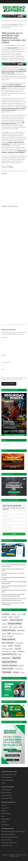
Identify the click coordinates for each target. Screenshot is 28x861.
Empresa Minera (15, 623)
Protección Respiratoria (6, 651)
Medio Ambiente (8, 639)
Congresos (4, 620)
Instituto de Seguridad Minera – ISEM (8, 774)
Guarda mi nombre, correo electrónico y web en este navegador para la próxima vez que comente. (13, 378)
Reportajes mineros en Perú (7, 798)
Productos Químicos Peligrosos (7, 648)
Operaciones (9, 166)
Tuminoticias (24, 854)
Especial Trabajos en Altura (7, 845)
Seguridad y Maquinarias (9, 665)
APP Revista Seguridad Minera (7, 780)
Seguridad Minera (9, 662)
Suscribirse (14, 534)
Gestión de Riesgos (8, 630)
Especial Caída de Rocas (6, 839)
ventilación (5, 48)
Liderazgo (4, 636)
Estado (20, 627)
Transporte (16, 672)
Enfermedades (4, 627)
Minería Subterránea (8, 643)
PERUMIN (10, 645)
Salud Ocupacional (5, 824)
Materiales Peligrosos (5, 819)
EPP (10, 627)
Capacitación (4, 805)
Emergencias (4, 810)
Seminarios (21, 665)
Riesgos (19, 654)
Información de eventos (6, 789)
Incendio (3, 633)
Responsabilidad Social (9, 654)
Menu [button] (15, 1)
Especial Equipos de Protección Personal (9, 837)
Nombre (3, 355)
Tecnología (6, 672)
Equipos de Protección (6, 813)
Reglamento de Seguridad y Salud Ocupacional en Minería (13, 831)
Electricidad (4, 623)
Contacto (3, 782)
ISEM (8, 633)
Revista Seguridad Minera (14, 9)
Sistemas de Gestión (7, 668)
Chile (24, 614)
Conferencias (16, 617)
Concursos (4, 617)
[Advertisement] (14, 190)
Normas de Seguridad (19, 643)
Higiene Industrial (20, 630)
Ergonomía (15, 627)
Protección (18, 648)
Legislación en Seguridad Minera (17, 633)
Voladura (22, 672)
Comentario (4, 337)
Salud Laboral (6, 658)
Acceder (17, 856)
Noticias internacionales (6, 792)
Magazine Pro (13, 854)
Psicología (14, 651)
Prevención (18, 645)
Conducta (11, 617)
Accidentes (5, 614)
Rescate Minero (21, 651)
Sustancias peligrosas (19, 668)
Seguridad (16, 658)
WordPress (12, 856)
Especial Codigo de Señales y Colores (9, 842)
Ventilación (11, 167)
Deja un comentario (21, 45)
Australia (19, 614)
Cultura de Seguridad (16, 620)
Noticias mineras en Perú (6, 795)
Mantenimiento (10, 636)
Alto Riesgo (13, 614)
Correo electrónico (6, 362)
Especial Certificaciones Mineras (8, 834)
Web (2, 369)
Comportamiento (5, 807)
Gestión (3, 816)
